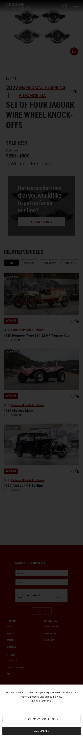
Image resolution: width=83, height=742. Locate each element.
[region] (41, 713)
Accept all (41, 730)
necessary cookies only (41, 719)
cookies (19, 692)
